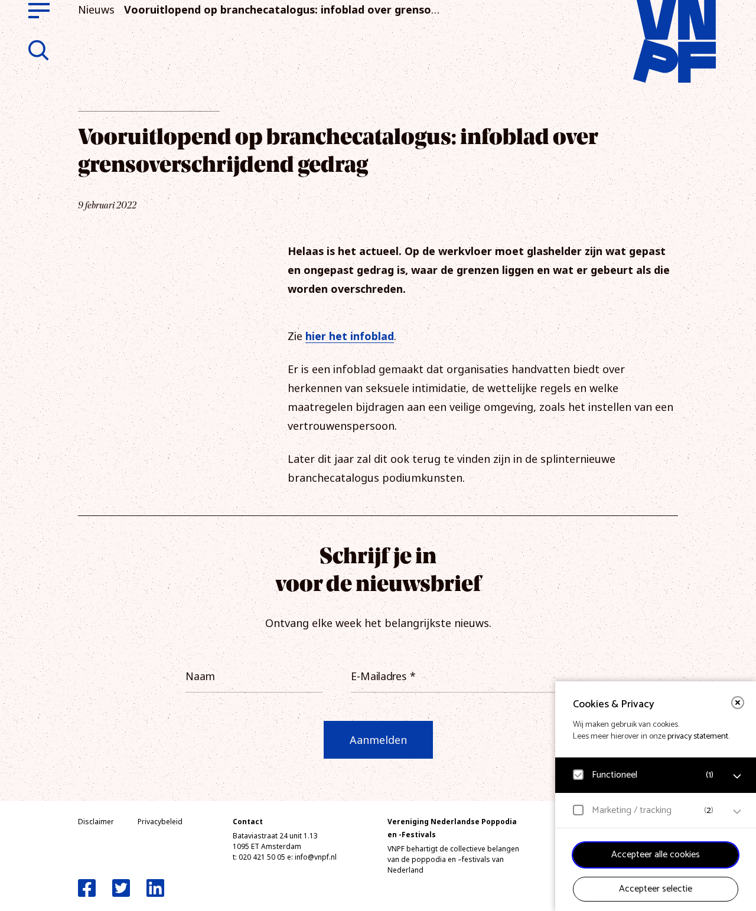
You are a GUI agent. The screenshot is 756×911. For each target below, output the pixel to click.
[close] (737, 702)
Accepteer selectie (655, 889)
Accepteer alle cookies (655, 855)
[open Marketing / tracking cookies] (737, 812)
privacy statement (697, 736)
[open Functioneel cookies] (737, 776)
